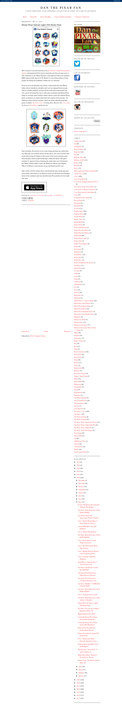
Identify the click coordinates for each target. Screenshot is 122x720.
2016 (78, 689)
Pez (75, 343)
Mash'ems (77, 298)
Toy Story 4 (77, 414)
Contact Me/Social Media (63, 17)
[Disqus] (46, 237)
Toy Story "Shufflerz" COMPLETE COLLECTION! (89, 585)
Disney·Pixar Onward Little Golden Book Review (86, 629)
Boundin (77, 165)
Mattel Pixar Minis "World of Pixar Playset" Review (87, 656)
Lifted (76, 279)
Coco (76, 195)
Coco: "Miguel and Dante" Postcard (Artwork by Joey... (88, 640)
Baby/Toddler (78, 149)
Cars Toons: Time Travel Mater (84, 187)
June (80, 499)
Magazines (77, 295)
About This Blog (45, 17)
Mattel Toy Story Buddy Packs (84, 314)
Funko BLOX (78, 222)
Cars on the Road (79, 179)
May (80, 502)
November (82, 483)
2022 (78, 471)
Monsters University (80, 325)
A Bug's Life (78, 141)
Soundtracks (78, 392)
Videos (76, 444)
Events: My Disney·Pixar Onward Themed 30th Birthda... (88, 506)
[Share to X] (27, 198)
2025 (78, 462)
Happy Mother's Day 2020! (86, 614)
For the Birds (78, 216)
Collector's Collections (82, 17)
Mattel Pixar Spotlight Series (83, 311)
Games (76, 246)
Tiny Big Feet (78, 408)
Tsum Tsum (77, 433)
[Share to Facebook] (29, 198)
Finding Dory (78, 211)
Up (75, 438)
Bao (68, 103)
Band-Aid (77, 152)
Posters (76, 362)
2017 (78, 686)
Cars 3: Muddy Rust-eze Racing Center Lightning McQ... (88, 552)
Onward (31, 200)
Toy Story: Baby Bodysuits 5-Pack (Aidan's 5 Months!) (89, 599)
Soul (75, 390)
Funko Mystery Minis (81, 230)
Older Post (67, 331)
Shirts (76, 379)
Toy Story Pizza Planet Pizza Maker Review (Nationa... (87, 574)
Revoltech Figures (80, 373)
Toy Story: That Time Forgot (83, 430)
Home (25, 17)
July (80, 496)
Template (117, 1)
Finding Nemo (78, 214)
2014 (78, 695)
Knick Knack (78, 268)
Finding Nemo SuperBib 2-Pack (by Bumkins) (88, 645)
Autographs (78, 146)
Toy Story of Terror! (80, 419)
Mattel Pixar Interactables (82, 306)
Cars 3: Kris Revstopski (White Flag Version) (88, 547)
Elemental (77, 206)
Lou (75, 287)
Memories (77, 317)
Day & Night (78, 200)
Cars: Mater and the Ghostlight (84, 192)
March (81, 670)
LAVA (76, 273)
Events (76, 208)
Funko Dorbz (78, 225)
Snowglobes (78, 387)
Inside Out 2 (78, 260)
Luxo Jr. (76, 292)
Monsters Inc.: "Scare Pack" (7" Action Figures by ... (88, 650)
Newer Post (25, 331)
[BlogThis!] (25, 198)
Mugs (76, 333)
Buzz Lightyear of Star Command (85, 171)
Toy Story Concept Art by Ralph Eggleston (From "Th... (88, 609)
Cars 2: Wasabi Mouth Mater (87, 532)
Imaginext (77, 252)
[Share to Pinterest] (32, 198)
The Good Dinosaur (80, 400)
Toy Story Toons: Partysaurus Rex (85, 425)
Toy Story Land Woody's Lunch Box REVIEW (88, 568)
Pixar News (77, 354)
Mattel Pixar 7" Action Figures (84, 301)
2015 (78, 692)
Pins (75, 346)
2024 (78, 465)
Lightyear (77, 281)
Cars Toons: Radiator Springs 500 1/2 (86, 182)
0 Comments (58, 195)
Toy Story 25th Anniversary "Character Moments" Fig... (87, 579)
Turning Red (78, 436)
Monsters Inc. (78, 322)
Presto (76, 365)
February (82, 673)
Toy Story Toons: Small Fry (83, 428)
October (81, 486)
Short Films (77, 381)
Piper (75, 349)
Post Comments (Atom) (37, 336)
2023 (78, 468)
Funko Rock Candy (80, 238)
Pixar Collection (79, 352)
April (80, 666)
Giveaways (77, 249)
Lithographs (78, 284)
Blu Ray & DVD (79, 160)
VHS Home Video (80, 441)
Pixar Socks (78, 357)
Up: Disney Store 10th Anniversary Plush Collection (88, 516)
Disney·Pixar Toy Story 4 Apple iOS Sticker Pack (88, 604)
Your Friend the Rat (80, 452)
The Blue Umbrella (80, 398)
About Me (33, 17)
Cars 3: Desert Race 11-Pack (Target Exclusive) (87, 541)
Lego (75, 276)
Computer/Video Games (82, 197)
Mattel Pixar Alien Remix (82, 303)
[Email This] (23, 198)
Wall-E (76, 449)
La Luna (76, 271)
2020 (78, 477)
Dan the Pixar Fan (61, 7)
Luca (75, 290)
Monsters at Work (79, 319)
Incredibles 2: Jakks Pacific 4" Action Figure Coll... (87, 563)
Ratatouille (77, 368)
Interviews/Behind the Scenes (83, 263)
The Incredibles (79, 403)
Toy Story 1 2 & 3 (79, 411)
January (81, 676)
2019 (78, 680)
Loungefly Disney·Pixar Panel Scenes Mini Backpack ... (87, 618)
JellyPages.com (6, 1)
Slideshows (77, 384)
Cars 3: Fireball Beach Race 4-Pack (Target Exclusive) (87, 522)
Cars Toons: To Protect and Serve (84, 189)
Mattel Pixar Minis (80, 309)
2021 (78, 474)
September (82, 489)
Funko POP (77, 235)
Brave (76, 168)
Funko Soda (78, 241)
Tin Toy (76, 406)
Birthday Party (79, 157)
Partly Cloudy (78, 341)
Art (75, 144)
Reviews (77, 371)
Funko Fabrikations (80, 227)
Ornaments (77, 338)
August (81, 493)
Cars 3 (76, 176)
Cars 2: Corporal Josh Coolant (87, 594)
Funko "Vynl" (78, 219)
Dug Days (77, 203)
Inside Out (77, 257)
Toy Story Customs (80, 417)
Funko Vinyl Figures (80, 244)
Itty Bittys (77, 265)
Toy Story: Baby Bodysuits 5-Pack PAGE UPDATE (89, 511)
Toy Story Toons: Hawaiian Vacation (86, 422)
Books (76, 163)
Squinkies (77, 395)
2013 (78, 698)
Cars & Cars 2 (78, 174)
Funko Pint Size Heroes (81, 233)
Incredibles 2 (78, 254)
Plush (76, 360)
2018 (78, 683)
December (82, 480)
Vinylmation (78, 446)
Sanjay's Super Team (80, 376)
